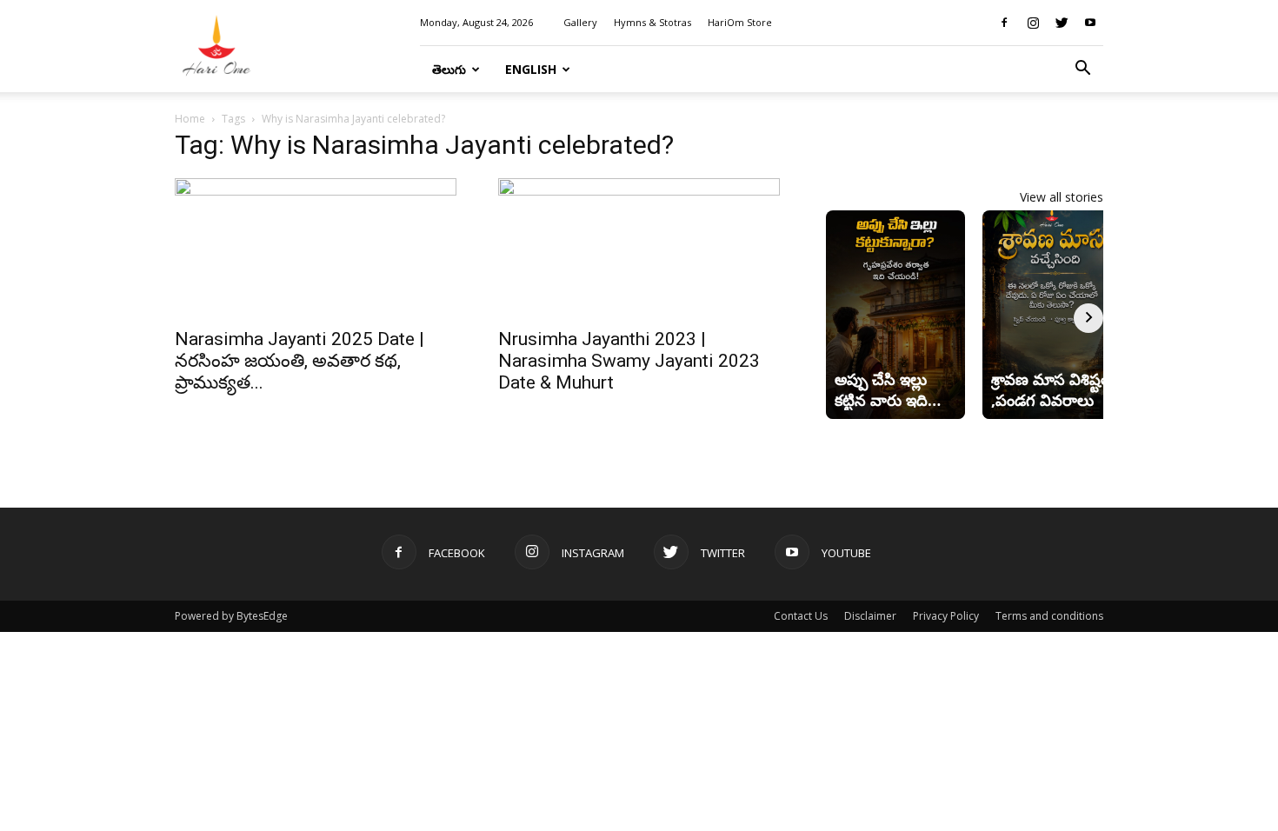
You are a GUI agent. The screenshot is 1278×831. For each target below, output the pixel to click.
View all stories (1061, 197)
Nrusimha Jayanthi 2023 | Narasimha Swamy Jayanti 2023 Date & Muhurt (629, 361)
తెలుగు (449, 69)
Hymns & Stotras (652, 22)
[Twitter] (1061, 22)
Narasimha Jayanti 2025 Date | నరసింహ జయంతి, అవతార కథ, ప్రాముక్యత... (299, 361)
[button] (1082, 70)
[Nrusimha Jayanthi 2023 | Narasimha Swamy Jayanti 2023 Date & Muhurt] (639, 247)
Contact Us (801, 615)
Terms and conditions (1049, 615)
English (530, 69)
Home (190, 118)
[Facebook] (1004, 22)
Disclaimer (870, 615)
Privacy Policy (946, 615)
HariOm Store (740, 22)
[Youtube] (1090, 22)
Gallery (580, 22)
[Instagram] (1033, 22)
